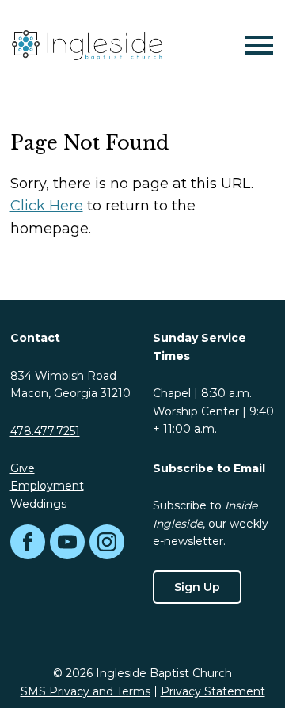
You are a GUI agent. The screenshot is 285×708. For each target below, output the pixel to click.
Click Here (46, 205)
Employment (47, 486)
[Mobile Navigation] (255, 45)
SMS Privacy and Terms (85, 691)
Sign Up (197, 587)
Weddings (38, 504)
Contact (35, 338)
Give (22, 468)
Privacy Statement (213, 691)
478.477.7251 (45, 431)
